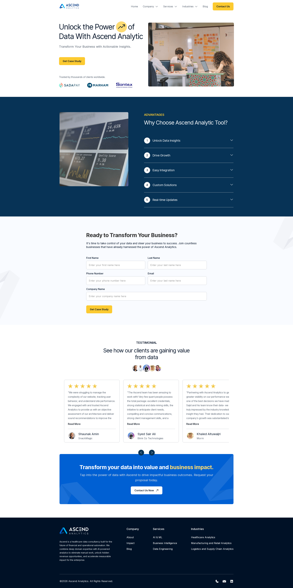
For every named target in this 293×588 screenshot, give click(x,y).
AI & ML (157, 537)
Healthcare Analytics (203, 537)
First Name (92, 257)
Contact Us (223, 6)
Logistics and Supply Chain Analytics (212, 548)
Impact (130, 543)
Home (134, 6)
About (130, 537)
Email (151, 273)
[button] (150, 6)
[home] (70, 6)
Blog (205, 6)
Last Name (154, 257)
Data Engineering (163, 548)
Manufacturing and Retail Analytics (211, 543)
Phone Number (94, 273)
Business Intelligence (165, 543)
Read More (74, 423)
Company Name (95, 289)
